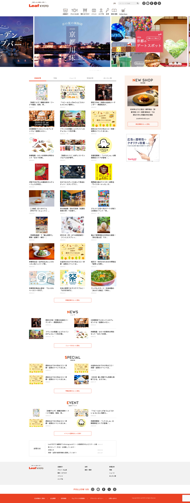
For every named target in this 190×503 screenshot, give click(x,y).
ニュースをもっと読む (73, 345)
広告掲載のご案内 (39, 498)
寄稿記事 (90, 78)
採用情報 (63, 498)
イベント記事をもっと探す (72, 433)
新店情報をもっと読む (143, 124)
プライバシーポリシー (96, 498)
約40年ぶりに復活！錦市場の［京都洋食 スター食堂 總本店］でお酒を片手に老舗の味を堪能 (142, 112)
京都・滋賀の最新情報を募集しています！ (62, 452)
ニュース (72, 78)
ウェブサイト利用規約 (78, 498)
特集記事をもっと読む (73, 391)
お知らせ (51, 450)
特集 (55, 78)
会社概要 (53, 498)
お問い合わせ (113, 498)
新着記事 (37, 78)
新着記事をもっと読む (73, 300)
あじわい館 (107, 78)
